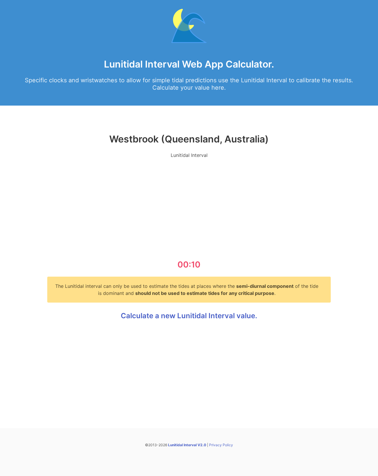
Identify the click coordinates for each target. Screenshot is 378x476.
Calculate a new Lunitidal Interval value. (189, 315)
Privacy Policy (221, 445)
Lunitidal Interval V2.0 (187, 445)
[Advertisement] (189, 204)
